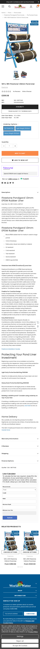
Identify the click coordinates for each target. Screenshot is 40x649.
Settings (20, 636)
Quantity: (5, 142)
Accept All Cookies (20, 645)
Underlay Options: (10, 124)
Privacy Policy (33, 632)
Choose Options (10, 552)
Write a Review (26, 91)
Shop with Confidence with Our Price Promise (20, 2)
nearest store (6, 430)
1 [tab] (18, 566)
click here (27, 406)
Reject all (20, 641)
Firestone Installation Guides (11, 349)
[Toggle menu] (3, 6)
